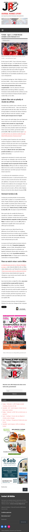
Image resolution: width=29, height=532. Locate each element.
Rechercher (4, 487)
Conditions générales (6, 512)
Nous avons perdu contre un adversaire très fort (14, 271)
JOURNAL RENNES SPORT (11, 13)
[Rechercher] (25, 489)
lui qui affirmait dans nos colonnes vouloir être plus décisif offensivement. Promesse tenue (13, 133)
